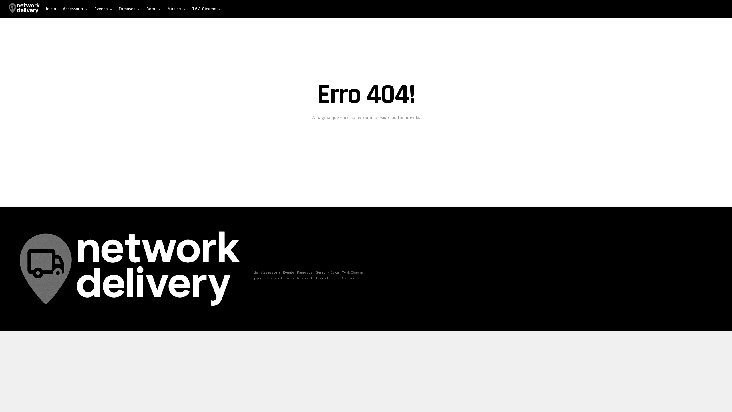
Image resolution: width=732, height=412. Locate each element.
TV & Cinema (204, 9)
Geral (151, 9)
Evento (101, 9)
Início (51, 9)
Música (174, 9)
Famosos (127, 9)
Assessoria (73, 9)
